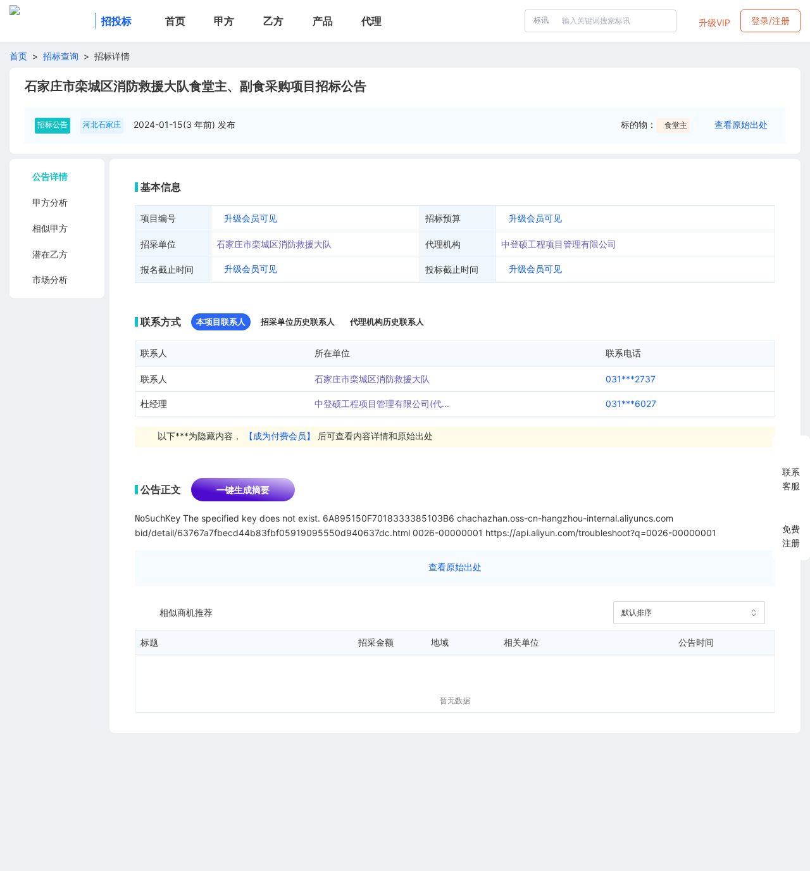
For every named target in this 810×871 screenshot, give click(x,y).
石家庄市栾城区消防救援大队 (274, 244)
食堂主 (675, 125)
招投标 (116, 21)
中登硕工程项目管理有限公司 (558, 244)
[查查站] (49, 21)
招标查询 (60, 56)
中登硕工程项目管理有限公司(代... (382, 403)
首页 (18, 56)
